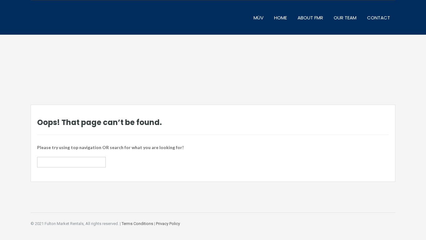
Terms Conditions (137, 223)
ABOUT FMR (310, 17)
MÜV (259, 17)
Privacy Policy (168, 223)
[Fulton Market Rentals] (71, 21)
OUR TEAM (345, 17)
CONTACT (378, 17)
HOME (280, 17)
